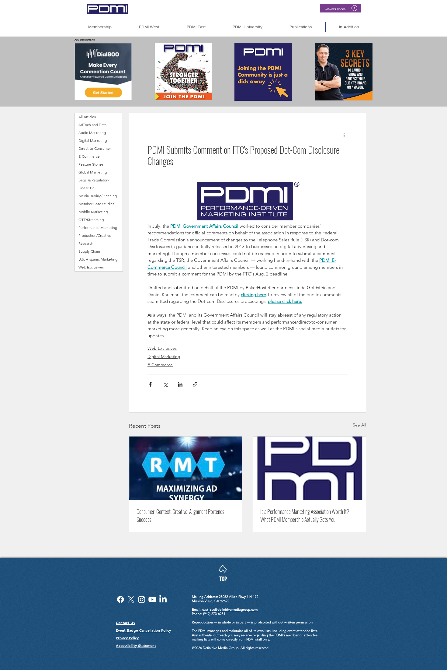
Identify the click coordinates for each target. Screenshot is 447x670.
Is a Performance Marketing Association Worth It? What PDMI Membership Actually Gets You (304, 515)
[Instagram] (141, 599)
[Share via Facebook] (150, 384)
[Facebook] (120, 599)
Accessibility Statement (136, 645)
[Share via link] (195, 384)
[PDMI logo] (309, 468)
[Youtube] (152, 599)
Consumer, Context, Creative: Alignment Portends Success (180, 515)
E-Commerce (160, 364)
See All (359, 425)
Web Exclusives (162, 348)
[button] (349, 27)
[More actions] (344, 135)
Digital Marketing (163, 356)
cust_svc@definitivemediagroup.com (230, 609)
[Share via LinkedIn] (180, 384)
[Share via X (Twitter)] (165, 384)
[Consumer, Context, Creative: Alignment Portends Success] (185, 468)
